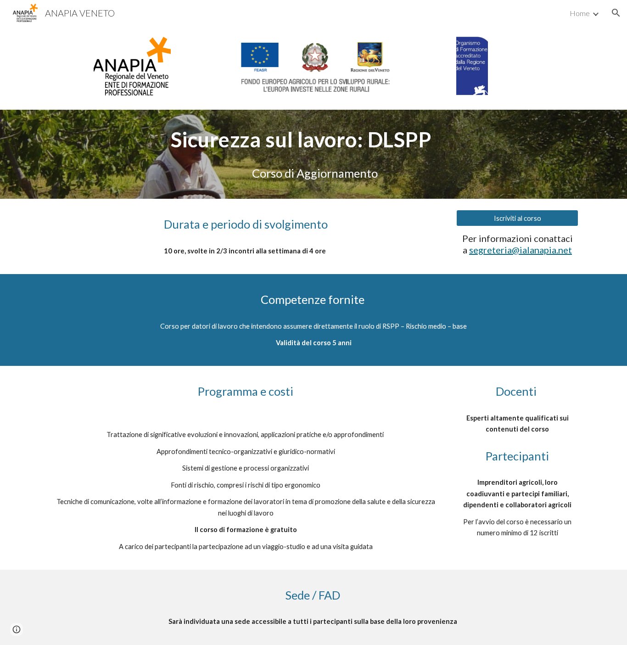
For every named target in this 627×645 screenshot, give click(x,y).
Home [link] (580, 13)
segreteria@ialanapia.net (520, 249)
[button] (616, 13)
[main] (313, 139)
